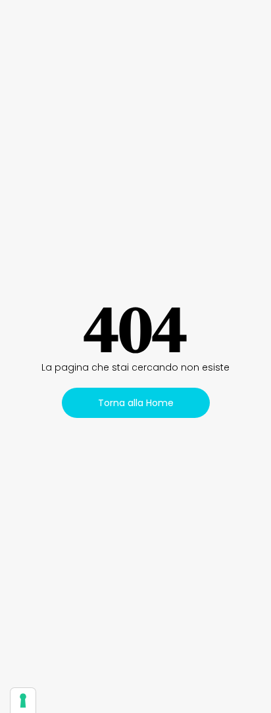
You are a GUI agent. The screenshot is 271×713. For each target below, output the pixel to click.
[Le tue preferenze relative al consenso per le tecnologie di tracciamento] (23, 700)
